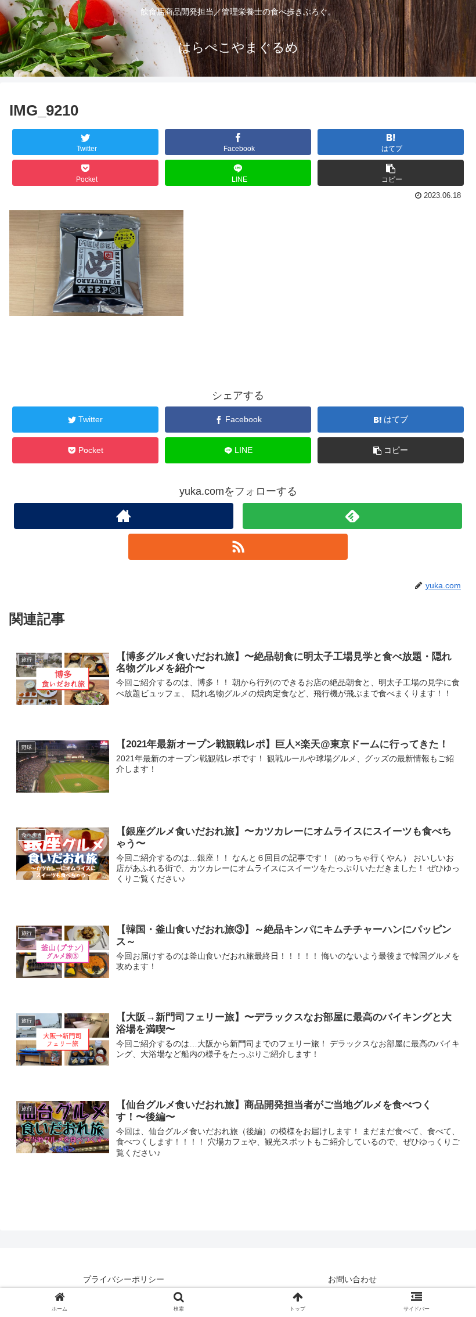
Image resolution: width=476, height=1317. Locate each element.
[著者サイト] (123, 516)
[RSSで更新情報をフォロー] (238, 547)
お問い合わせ (352, 1279)
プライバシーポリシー (123, 1279)
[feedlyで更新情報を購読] (352, 516)
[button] (440, 1067)
